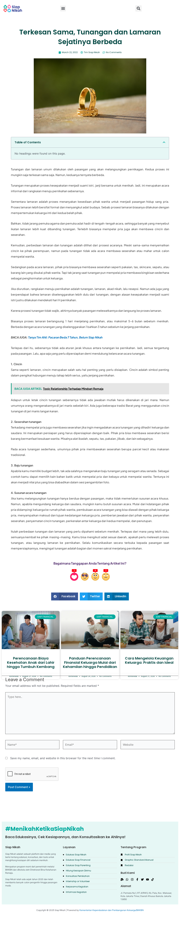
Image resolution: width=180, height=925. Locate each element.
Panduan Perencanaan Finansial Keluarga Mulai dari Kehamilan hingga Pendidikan (90, 662)
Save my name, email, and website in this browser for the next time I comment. (62, 758)
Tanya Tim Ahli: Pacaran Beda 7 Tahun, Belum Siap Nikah (65, 337)
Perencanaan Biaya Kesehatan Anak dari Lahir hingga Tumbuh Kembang (30, 662)
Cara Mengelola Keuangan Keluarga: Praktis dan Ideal (149, 660)
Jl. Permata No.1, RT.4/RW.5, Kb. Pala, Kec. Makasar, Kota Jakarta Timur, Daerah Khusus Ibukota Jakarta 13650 (146, 896)
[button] (138, 8)
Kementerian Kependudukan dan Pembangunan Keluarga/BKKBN (111, 910)
